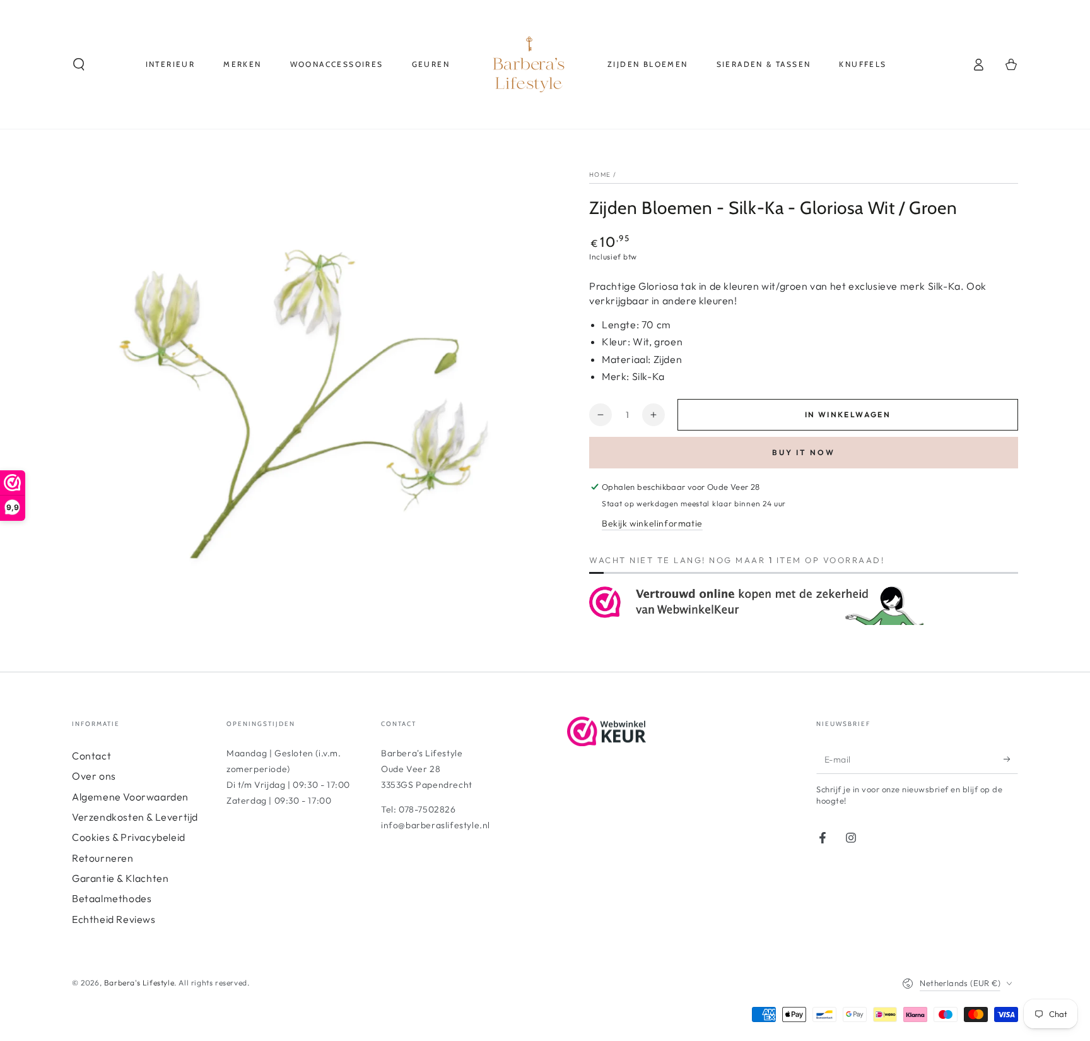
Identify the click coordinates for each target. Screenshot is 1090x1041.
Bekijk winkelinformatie (652, 523)
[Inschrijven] (1011, 759)
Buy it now (803, 452)
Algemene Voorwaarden (130, 796)
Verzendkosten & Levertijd (135, 817)
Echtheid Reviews (114, 919)
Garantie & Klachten (120, 878)
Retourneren (103, 858)
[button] (78, 64)
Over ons (94, 776)
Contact (91, 755)
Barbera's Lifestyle (139, 982)
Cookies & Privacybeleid (128, 837)
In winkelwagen (848, 414)
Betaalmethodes (111, 898)
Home (600, 174)
